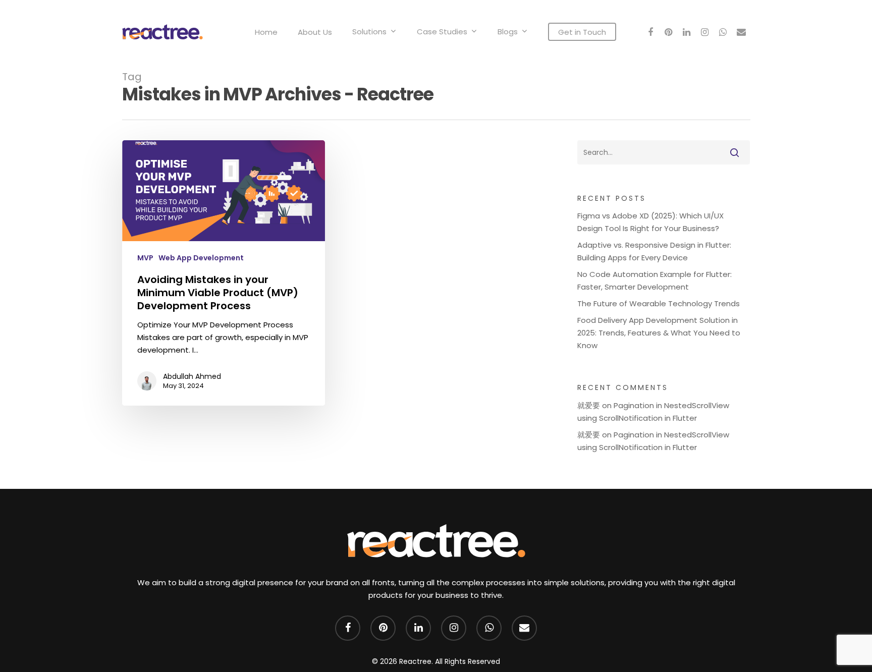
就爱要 (588, 405)
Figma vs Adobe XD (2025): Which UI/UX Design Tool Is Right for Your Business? (650, 222)
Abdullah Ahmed (192, 376)
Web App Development (201, 258)
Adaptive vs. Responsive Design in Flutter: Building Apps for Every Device (654, 251)
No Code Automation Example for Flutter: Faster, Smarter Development (654, 280)
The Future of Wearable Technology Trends (658, 303)
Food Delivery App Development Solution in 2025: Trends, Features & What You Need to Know (658, 333)
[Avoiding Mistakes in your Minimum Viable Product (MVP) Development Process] (223, 273)
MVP (145, 258)
